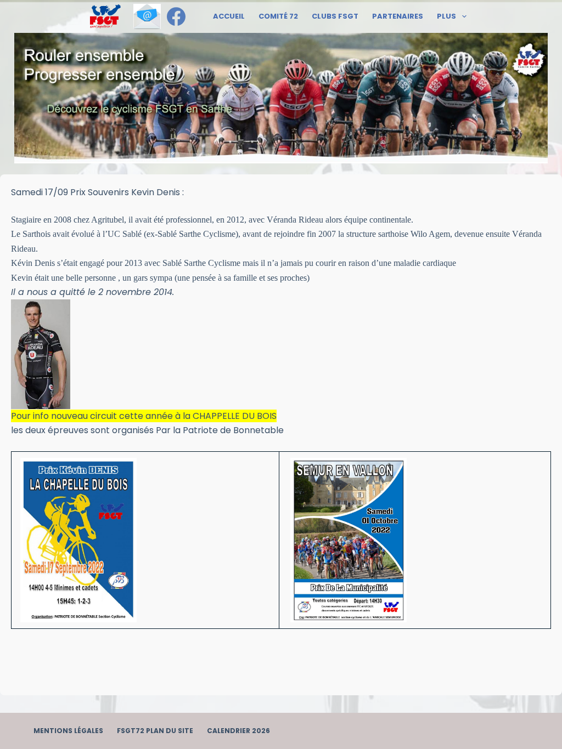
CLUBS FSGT (335, 16)
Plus (446, 16)
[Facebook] (176, 16)
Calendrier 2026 (238, 731)
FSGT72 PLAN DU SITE (155, 731)
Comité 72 (278, 16)
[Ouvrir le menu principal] (105, 16)
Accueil (229, 16)
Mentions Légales (68, 731)
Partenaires (397, 16)
